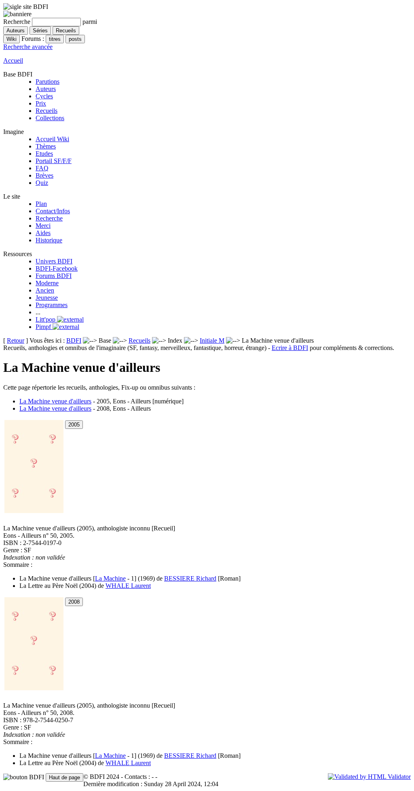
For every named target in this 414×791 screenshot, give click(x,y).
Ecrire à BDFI (290, 347)
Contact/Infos (53, 211)
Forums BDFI (54, 275)
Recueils (46, 110)
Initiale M (212, 340)
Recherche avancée (28, 46)
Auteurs (46, 88)
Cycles (44, 96)
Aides (43, 232)
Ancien (45, 290)
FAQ (42, 168)
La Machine (110, 578)
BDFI (73, 340)
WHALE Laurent (128, 585)
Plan (41, 203)
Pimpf (44, 326)
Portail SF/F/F (54, 160)
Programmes (52, 304)
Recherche (49, 218)
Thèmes (46, 146)
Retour (15, 340)
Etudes (44, 153)
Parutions (47, 81)
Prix (41, 103)
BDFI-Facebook (57, 268)
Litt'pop (46, 319)
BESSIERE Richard (190, 578)
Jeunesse (47, 297)
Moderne (47, 283)
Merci (43, 225)
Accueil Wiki (52, 139)
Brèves (44, 175)
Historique (49, 240)
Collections (50, 118)
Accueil (13, 60)
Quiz (42, 182)
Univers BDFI (54, 261)
